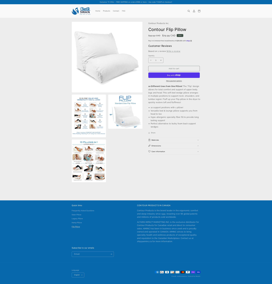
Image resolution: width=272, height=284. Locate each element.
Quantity (151, 55)
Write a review (173, 51)
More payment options (174, 81)
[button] (188, 11)
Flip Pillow (76, 227)
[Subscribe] (111, 254)
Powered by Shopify (194, 276)
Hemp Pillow (77, 223)
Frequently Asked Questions (83, 211)
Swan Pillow (76, 215)
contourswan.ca (182, 276)
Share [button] (153, 133)
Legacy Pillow (77, 219)
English (77, 275)
